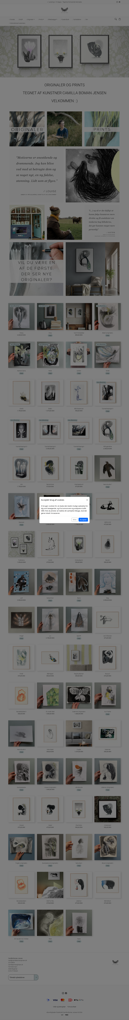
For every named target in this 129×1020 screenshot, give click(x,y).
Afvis (74, 520)
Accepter (83, 520)
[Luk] (87, 500)
